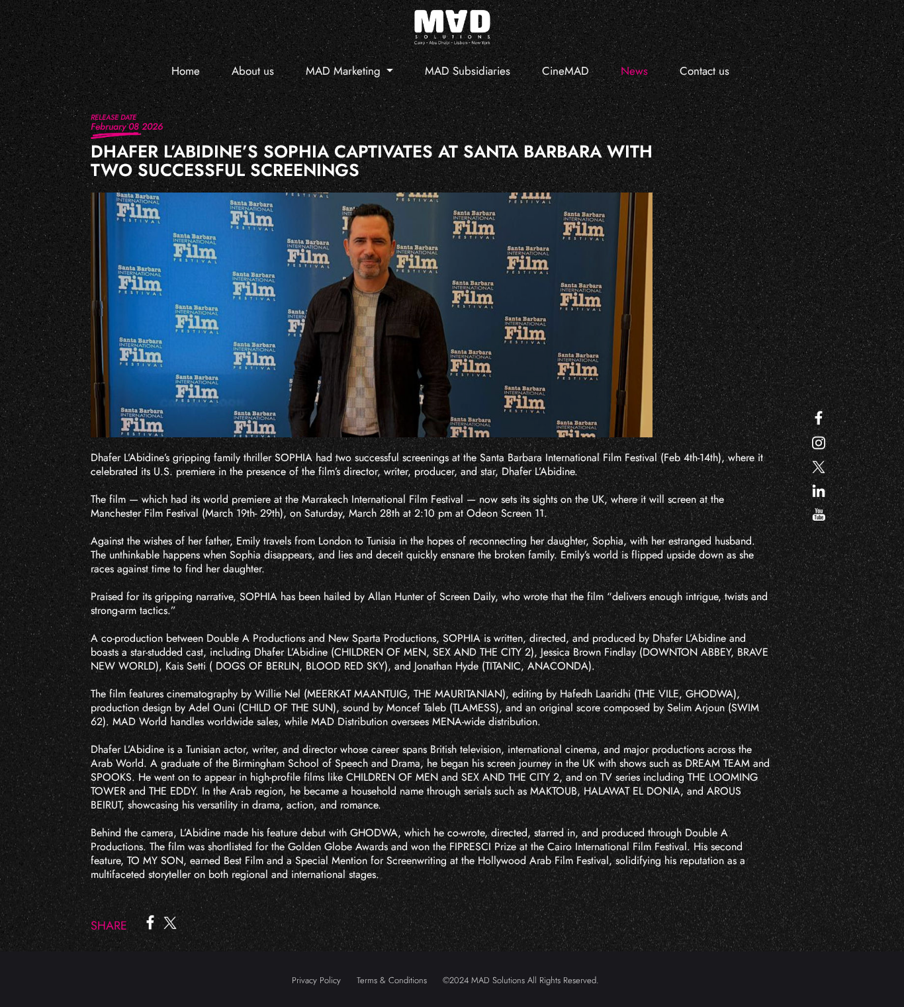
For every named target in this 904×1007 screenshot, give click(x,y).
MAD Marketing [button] (345, 71)
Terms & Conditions (392, 980)
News (634, 71)
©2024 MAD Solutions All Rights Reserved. (521, 980)
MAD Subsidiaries (467, 71)
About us (253, 71)
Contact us (704, 71)
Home (185, 71)
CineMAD (565, 71)
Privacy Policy (316, 980)
